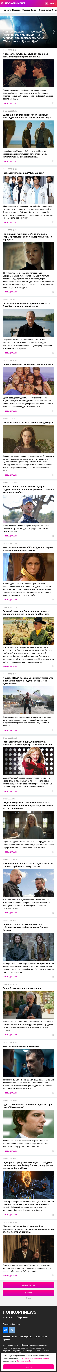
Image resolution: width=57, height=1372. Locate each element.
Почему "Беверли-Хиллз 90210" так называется (28, 364)
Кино (33, 10)
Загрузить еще (28, 1285)
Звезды (26, 10)
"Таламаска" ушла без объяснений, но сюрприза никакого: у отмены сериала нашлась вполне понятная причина (28, 1229)
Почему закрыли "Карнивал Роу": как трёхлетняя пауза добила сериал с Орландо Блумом (26, 927)
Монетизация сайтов (11, 1345)
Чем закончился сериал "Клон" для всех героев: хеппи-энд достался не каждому (28, 548)
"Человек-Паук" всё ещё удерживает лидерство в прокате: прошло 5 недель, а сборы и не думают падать (28, 681)
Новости (7, 10)
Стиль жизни (41, 1337)
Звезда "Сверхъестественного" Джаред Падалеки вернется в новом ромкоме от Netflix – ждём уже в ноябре (28, 489)
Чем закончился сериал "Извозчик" (21, 1046)
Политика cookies (37, 1348)
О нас (38, 1351)
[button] (53, 32)
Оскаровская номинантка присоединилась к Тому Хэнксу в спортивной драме (26, 304)
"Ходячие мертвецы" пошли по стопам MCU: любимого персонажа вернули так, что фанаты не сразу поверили (28, 805)
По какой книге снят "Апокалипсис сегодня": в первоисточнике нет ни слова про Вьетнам (27, 612)
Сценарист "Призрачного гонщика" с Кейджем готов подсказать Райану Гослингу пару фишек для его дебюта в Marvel (28, 1165)
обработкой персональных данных (34, 1358)
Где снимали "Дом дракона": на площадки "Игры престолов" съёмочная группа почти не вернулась (27, 237)
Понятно (28, 1367)
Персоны (16, 10)
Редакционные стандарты (23, 1351)
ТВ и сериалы (44, 10)
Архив (28, 1298)
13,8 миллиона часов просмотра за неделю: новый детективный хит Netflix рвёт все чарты (27, 116)
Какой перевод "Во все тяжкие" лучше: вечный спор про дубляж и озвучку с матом (28, 865)
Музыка (6, 1340)
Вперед (28, 1293)
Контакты (46, 1351)
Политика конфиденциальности (34, 1345)
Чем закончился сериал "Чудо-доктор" (23, 173)
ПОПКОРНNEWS (19, 1312)
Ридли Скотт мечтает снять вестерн (22, 988)
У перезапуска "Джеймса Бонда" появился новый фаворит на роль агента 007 (25, 55)
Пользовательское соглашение (15, 1348)
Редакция (6, 1351)
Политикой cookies (24, 1361)
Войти (52, 3)
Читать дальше (10, 103)
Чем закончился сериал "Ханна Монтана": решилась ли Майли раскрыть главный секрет (27, 743)
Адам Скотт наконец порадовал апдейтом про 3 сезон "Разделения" (28, 1105)
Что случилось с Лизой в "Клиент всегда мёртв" (28, 423)
